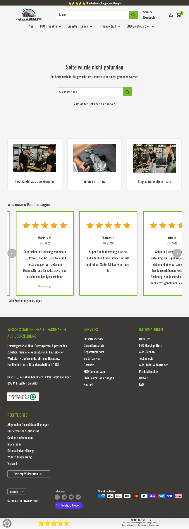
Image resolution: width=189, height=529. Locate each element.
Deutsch (13, 491)
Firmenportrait (107, 26)
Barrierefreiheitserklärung (23, 430)
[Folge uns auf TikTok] (78, 496)
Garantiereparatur (95, 345)
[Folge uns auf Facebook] (57, 496)
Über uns (144, 338)
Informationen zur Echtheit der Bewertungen (141, 525)
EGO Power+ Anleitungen (99, 377)
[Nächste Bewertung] (177, 253)
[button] (178, 15)
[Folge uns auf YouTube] (71, 496)
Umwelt (144, 377)
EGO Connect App (94, 371)
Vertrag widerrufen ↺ (28, 473)
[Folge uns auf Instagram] (64, 496)
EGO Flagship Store (150, 345)
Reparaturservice (94, 351)
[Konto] (171, 15)
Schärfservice (92, 358)
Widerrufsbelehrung (19, 457)
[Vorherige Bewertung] (12, 253)
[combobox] (92, 15)
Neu (31, 26)
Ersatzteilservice (94, 338)
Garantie (89, 364)
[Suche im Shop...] (127, 91)
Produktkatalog (148, 371)
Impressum (14, 444)
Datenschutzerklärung (20, 450)
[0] (178, 15)
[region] (94, 166)
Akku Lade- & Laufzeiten (153, 364)
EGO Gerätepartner (138, 26)
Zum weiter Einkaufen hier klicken (94, 103)
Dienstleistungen (78, 26)
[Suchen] (133, 15)
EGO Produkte (48, 26)
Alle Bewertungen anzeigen (25, 300)
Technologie (146, 358)
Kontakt (88, 384)
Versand (12, 463)
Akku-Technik (147, 351)
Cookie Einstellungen (20, 437)
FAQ (141, 384)
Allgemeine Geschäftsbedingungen (28, 424)
